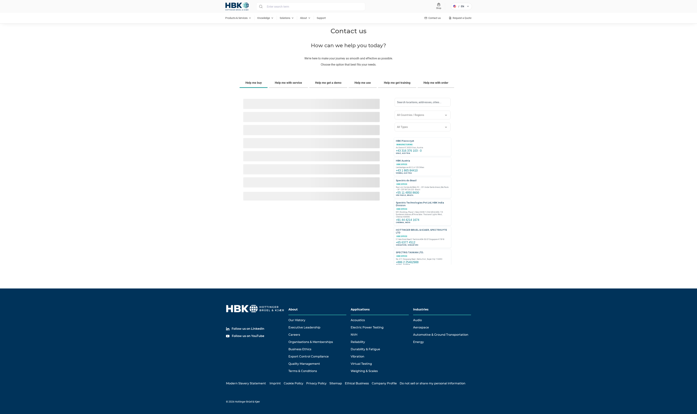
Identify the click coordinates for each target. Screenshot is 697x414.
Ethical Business (357, 383)
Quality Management (304, 363)
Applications (360, 309)
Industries (421, 309)
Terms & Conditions (302, 371)
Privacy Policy (316, 383)
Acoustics (358, 320)
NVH (354, 334)
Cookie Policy (293, 383)
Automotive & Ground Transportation (440, 334)
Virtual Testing (361, 363)
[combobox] (342, 6)
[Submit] (260, 7)
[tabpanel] (348, 184)
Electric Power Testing (367, 327)
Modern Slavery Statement (246, 383)
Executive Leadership (304, 327)
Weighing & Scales (364, 371)
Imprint (275, 383)
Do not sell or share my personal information (432, 383)
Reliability (358, 342)
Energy (418, 342)
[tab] (254, 83)
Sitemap (335, 383)
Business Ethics (299, 349)
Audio (417, 320)
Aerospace (421, 327)
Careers (294, 334)
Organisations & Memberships (310, 342)
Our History (296, 320)
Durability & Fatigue (365, 349)
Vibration (357, 356)
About (293, 309)
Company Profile (384, 383)
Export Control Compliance (308, 356)
